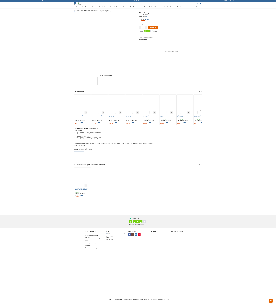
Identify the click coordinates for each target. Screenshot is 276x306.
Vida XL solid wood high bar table (99, 115)
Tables (96, 10)
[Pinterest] (139, 234)
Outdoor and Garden (113, 6)
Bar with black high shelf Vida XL (82, 115)
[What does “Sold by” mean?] (146, 16)
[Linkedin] (136, 234)
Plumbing (166, 6)
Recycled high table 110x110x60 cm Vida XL (150, 115)
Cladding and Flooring (188, 6)
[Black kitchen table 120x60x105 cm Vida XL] (116, 103)
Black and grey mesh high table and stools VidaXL (201, 115)
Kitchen (82, 6)
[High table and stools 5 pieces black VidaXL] (184, 103)
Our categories (87, 245)
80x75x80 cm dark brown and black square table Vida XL (81, 189)
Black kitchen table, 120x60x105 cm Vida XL (133, 115)
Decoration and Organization (91, 6)
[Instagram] (132, 234)
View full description (143, 39)
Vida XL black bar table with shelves (166, 115)
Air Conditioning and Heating (125, 6)
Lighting (145, 6)
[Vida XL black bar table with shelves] (167, 103)
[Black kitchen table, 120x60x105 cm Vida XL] (133, 103)
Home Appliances (103, 6)
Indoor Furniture (90, 10)
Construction (140, 6)
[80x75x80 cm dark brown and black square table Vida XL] (82, 176)
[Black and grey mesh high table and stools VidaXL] (202, 103)
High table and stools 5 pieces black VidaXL (183, 115)
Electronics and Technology (176, 6)
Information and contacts (79, 151)
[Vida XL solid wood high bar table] (99, 103)
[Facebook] (129, 234)
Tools (134, 6)
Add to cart (153, 27)
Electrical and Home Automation (156, 6)
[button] (200, 109)
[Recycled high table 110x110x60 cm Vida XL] (150, 103)
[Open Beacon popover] (271, 301)
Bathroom (77, 6)
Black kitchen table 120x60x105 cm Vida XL (116, 115)
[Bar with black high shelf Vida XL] (82, 103)
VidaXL (143, 14)
